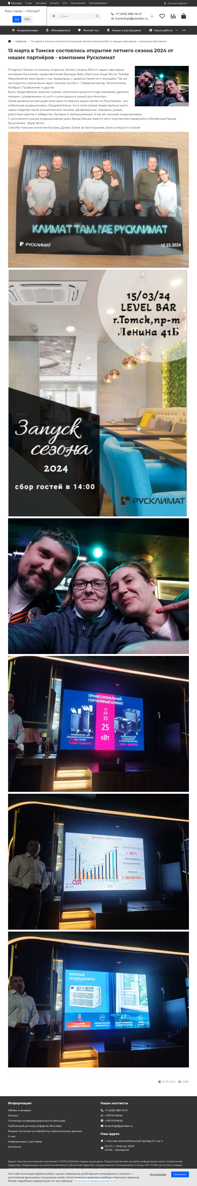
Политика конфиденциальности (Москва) (36, 1120)
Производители (98, 3)
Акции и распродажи (126, 30)
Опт (65, 3)
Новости (20, 41)
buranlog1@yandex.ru (131, 18)
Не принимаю (158, 1174)
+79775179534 (114, 1115)
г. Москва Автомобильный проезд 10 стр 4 (134, 1140)
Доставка (41, 3)
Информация (20, 1103)
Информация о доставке (25, 1141)
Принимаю (180, 1174)
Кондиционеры (27, 30)
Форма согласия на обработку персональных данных (45, 1131)
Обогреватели (60, 30)
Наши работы (163, 30)
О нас (28, 3)
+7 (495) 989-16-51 (128, 14)
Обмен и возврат (19, 1110)
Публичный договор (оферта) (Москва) (35, 1125)
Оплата (54, 3)
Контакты (14, 1146)
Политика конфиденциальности (94, 1180)
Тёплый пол (91, 30)
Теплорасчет (78, 3)
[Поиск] (97, 16)
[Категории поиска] (54, 16)
